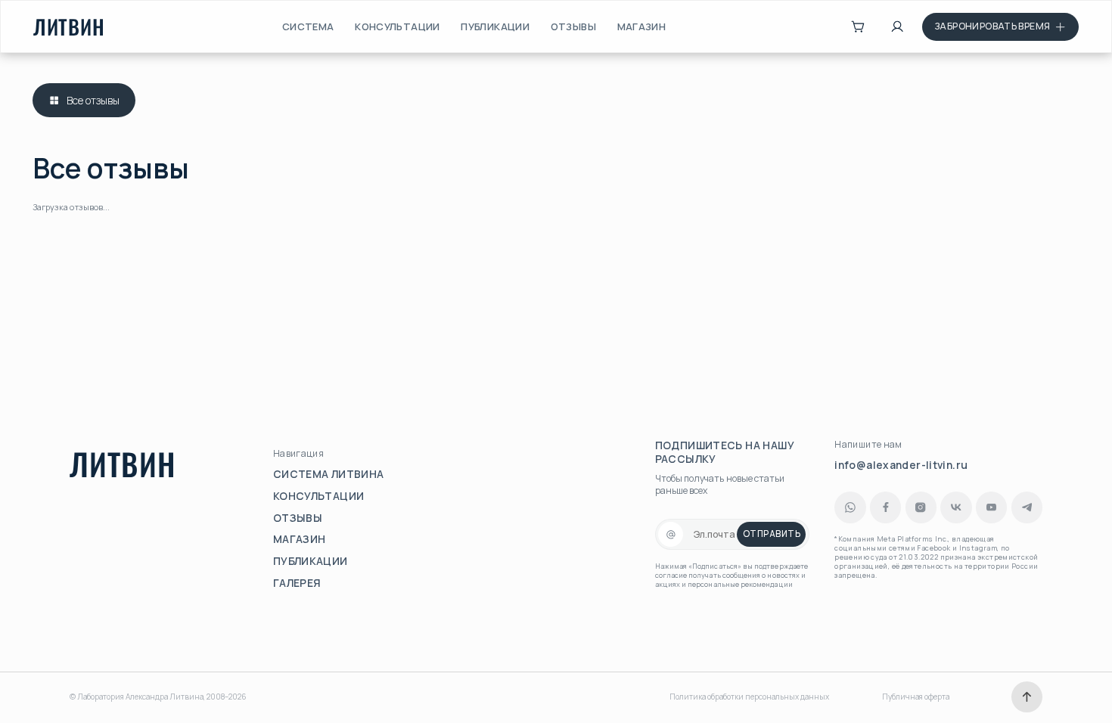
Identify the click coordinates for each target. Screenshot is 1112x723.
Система (308, 26)
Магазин (641, 26)
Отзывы (573, 26)
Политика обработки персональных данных (749, 697)
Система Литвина (328, 474)
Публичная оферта (915, 697)
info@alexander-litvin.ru (901, 465)
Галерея (297, 583)
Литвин (69, 27)
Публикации (495, 26)
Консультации (397, 26)
